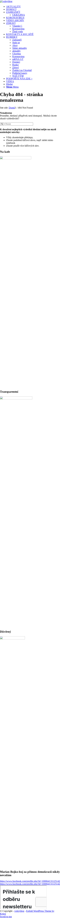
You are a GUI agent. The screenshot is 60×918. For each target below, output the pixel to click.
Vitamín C (17, 26)
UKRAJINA (18, 15)
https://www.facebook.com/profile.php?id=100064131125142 (30, 881)
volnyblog (19, 911)
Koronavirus (18, 28)
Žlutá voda (17, 31)
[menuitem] (33, 6)
